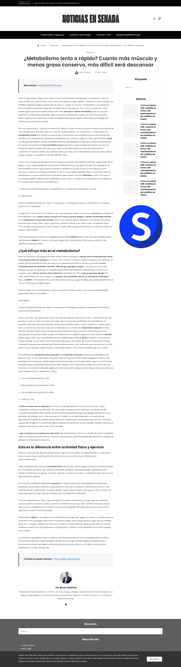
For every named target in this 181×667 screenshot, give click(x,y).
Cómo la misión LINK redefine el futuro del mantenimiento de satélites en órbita (57, 3)
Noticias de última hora (50, 85)
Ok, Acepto (154, 659)
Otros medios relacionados (67, 559)
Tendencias (90, 52)
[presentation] (32, 2)
